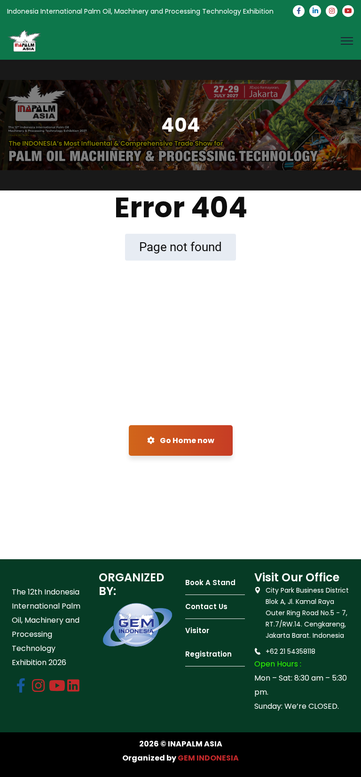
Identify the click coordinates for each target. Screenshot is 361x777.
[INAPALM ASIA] (24, 40)
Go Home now (186, 440)
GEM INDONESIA (208, 758)
